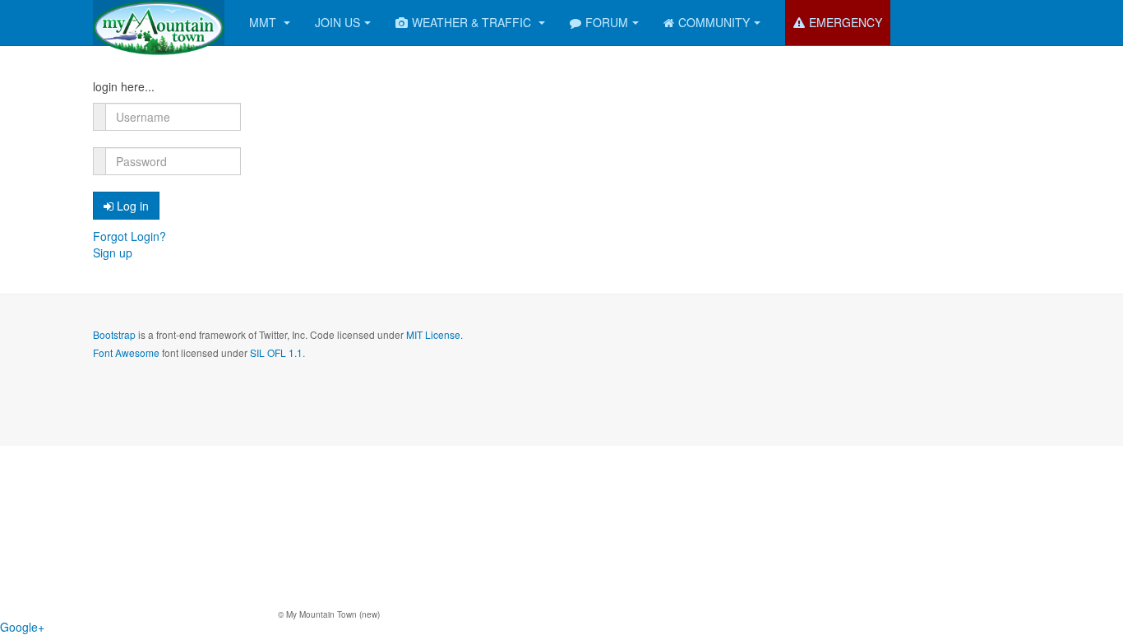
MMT (264, 22)
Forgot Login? (129, 236)
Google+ (22, 627)
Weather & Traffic (473, 22)
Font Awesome (126, 352)
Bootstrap (114, 334)
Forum (606, 22)
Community (714, 22)
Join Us (337, 22)
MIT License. (434, 334)
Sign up (112, 252)
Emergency (845, 22)
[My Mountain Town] (158, 22)
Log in (133, 205)
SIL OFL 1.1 (276, 352)
